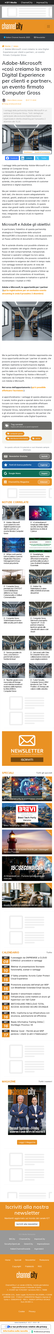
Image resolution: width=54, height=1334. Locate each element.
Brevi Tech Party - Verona (16, 825)
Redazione (44, 1260)
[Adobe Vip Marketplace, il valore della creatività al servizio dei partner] (40, 577)
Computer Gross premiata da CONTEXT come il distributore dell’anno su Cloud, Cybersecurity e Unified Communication (13, 592)
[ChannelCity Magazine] (27, 1110)
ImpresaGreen (43, 1244)
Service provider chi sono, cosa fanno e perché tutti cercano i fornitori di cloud (12, 655)
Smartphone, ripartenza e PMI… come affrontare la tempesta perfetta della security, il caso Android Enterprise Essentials (39, 560)
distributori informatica (19, 438)
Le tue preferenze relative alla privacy (28, 1326)
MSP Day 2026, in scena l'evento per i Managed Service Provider (26, 850)
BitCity (12, 1239)
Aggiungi (43, 465)
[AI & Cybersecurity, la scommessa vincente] (27, 788)
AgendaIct (39, 1249)
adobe (37, 438)
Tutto (49, 952)
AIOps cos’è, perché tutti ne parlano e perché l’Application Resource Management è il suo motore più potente (13, 558)
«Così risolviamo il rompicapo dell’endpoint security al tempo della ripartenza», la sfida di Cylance (39, 526)
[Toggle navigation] (48, 26)
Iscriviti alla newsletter (27, 1224)
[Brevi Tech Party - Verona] (27, 815)
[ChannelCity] (12, 26)
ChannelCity (27, 2)
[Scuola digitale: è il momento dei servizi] (27, 895)
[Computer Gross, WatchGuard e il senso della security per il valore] (13, 608)
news (15, 46)
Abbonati (43, 482)
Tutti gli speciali (44, 773)
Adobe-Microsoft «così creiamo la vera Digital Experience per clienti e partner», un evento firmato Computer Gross (13, 528)
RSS (40, 1266)
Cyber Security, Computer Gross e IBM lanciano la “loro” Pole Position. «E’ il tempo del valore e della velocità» (39, 684)
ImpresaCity (42, 2)
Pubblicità (29, 1266)
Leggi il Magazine (27, 1142)
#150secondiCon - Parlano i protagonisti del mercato (24, 877)
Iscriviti (44, 456)
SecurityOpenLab (12, 1244)
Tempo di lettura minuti (12, 104)
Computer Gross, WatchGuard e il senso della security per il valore (13, 620)
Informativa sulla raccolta (15, 1331)
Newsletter (40, 37)
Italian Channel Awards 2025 (18, 37)
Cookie (22, 1311)
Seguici (44, 473)
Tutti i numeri (45, 1081)
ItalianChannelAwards (20, 1249)
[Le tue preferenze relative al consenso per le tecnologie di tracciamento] (41, 1331)
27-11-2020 (31, 100)
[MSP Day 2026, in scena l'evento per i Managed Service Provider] (27, 842)
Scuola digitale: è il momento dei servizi (22, 905)
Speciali (17, 1260)
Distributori (28, 152)
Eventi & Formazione (42, 152)
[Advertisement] (28, 1194)
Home (7, 46)
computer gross (16, 434)
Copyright (16, 1266)
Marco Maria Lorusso (14, 100)
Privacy (32, 1311)
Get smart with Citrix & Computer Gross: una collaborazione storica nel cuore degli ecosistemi (40, 655)
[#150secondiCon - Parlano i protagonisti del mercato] (27, 868)
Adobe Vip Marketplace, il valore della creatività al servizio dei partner (39, 589)
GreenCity (28, 1244)
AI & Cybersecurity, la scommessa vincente (23, 798)
